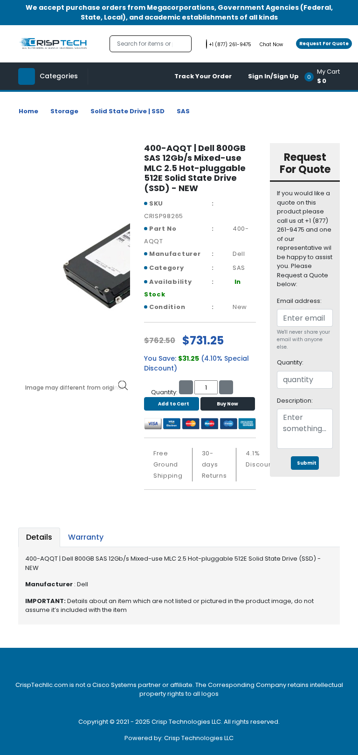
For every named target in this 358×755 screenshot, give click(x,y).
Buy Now (227, 403)
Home (28, 111)
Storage (64, 111)
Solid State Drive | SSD (127, 111)
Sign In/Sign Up (273, 76)
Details (39, 537)
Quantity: (290, 362)
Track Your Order (203, 76)
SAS (183, 111)
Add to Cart (173, 403)
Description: (295, 400)
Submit (307, 463)
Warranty (85, 537)
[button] (325, 76)
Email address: (299, 300)
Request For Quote (324, 43)
